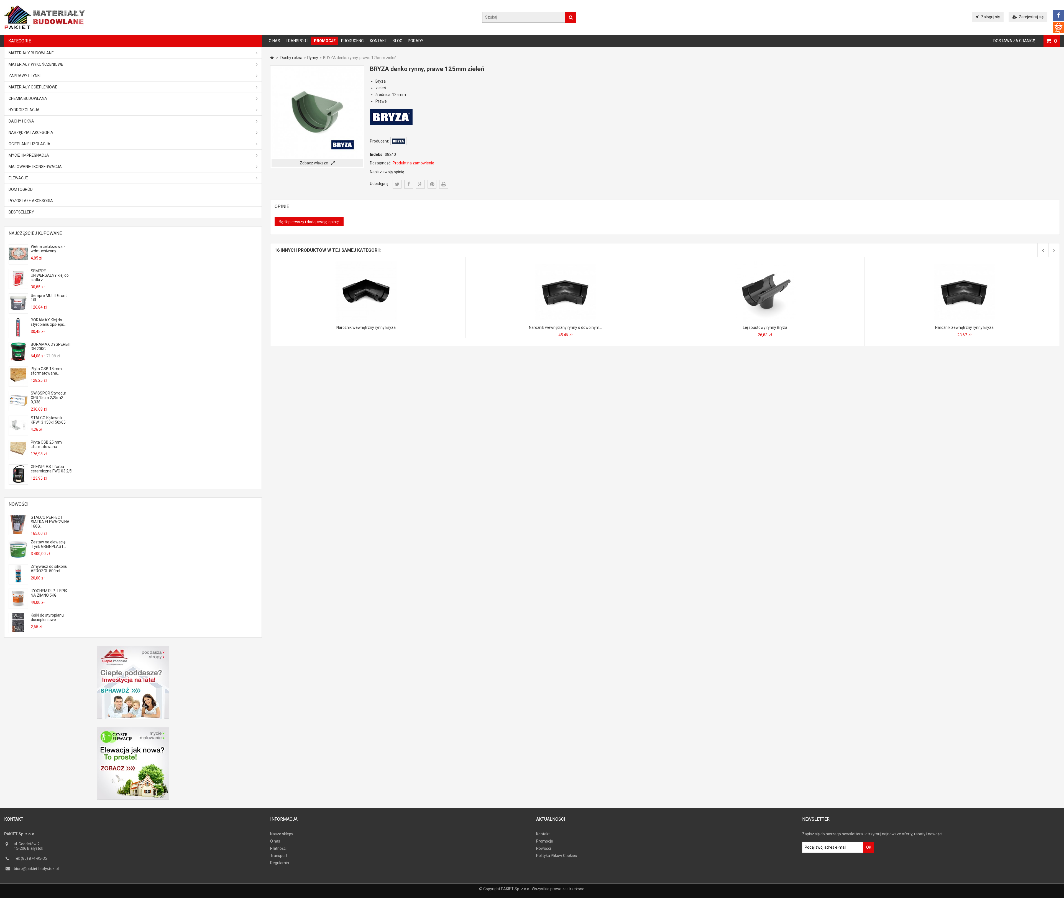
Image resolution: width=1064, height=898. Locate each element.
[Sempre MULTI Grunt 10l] (18, 311)
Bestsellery (21, 212)
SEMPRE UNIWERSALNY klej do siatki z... (50, 275)
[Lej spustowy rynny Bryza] (765, 263)
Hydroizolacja (24, 110)
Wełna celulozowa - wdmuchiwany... (48, 248)
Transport (297, 41)
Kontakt (378, 41)
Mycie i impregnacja (29, 155)
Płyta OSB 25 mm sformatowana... (46, 444)
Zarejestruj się (1031, 17)
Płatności (278, 848)
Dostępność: (380, 163)
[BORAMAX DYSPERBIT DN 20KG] (18, 360)
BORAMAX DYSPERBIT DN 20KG (51, 346)
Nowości (19, 504)
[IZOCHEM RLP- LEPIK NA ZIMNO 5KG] (18, 606)
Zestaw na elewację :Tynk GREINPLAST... (48, 544)
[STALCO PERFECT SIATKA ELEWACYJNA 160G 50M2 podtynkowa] (18, 533)
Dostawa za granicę (1014, 41)
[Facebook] (1058, 15)
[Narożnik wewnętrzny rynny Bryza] (366, 263)
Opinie (282, 206)
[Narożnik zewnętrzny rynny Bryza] (964, 263)
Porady (415, 41)
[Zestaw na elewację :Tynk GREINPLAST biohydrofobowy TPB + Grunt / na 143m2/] (18, 557)
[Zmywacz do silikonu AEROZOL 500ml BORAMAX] (18, 582)
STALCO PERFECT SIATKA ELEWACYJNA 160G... (50, 521)
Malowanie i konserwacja (35, 166)
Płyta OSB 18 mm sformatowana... (46, 371)
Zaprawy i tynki (24, 75)
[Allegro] (1058, 27)
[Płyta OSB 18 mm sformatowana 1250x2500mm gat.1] (18, 384)
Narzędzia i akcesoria (31, 132)
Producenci (352, 41)
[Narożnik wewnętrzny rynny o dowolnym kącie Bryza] (565, 263)
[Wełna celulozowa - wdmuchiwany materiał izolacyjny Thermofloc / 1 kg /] (18, 262)
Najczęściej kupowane (35, 233)
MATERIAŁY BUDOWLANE (31, 53)
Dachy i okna (21, 121)
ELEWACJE (18, 178)
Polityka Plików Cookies (556, 855)
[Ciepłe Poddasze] (133, 648)
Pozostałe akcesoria (31, 201)
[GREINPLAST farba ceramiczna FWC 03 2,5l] (18, 482)
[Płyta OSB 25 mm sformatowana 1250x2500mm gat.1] (18, 458)
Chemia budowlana (28, 98)
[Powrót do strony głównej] (272, 57)
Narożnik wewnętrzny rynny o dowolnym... (565, 327)
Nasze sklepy (281, 834)
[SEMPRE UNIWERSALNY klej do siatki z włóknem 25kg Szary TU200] (18, 286)
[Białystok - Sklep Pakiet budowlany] (44, 28)
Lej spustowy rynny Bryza (765, 327)
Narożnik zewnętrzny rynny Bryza (964, 327)
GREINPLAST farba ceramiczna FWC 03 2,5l (51, 468)
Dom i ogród (21, 189)
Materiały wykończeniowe (36, 64)
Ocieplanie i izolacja (29, 144)
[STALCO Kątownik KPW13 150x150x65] (18, 433)
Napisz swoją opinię (387, 172)
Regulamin (279, 863)
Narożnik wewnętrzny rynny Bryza (366, 327)
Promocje (325, 41)
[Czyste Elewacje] (133, 729)
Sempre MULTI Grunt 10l (49, 297)
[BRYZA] (398, 144)
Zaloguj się (990, 17)
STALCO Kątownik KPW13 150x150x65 (48, 420)
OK (868, 847)
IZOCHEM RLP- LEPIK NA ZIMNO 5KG (49, 593)
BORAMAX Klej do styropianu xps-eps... (48, 322)
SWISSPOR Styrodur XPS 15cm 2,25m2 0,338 (48, 397)
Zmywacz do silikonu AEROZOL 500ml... (49, 568)
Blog (397, 41)
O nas (274, 41)
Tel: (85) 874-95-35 (30, 858)
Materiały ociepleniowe (33, 87)
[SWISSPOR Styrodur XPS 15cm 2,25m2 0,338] (18, 408)
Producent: (379, 141)
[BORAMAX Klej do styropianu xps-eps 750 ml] (18, 335)
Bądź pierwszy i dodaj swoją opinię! (309, 222)
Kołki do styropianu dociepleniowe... (47, 617)
